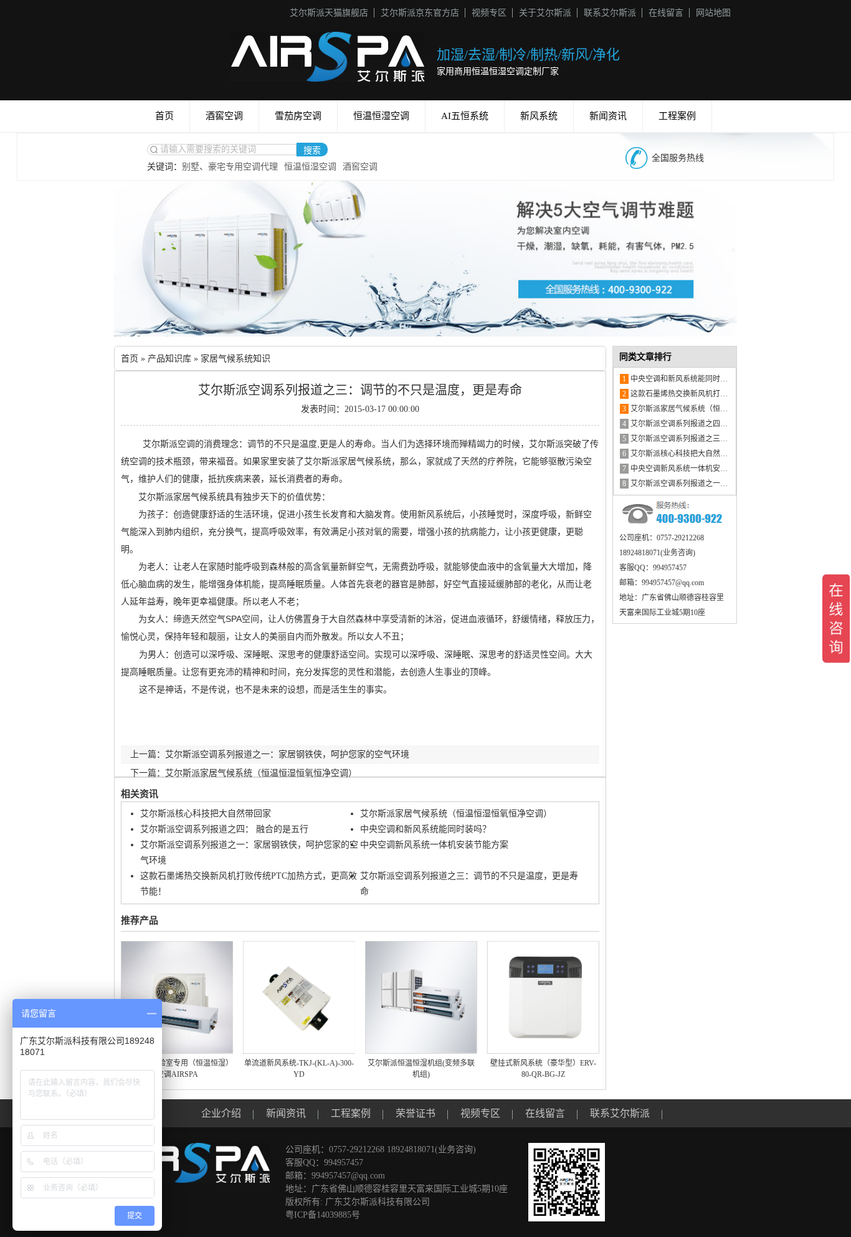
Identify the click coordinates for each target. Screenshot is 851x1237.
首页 (164, 116)
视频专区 (489, 12)
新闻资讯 (608, 116)
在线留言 (666, 12)
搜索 (312, 150)
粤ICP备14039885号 (322, 1215)
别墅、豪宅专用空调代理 (230, 166)
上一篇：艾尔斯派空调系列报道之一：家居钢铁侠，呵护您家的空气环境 (269, 754)
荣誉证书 (415, 1113)
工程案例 (677, 116)
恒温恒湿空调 (381, 116)
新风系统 (539, 116)
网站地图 (713, 12)
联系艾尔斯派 (610, 12)
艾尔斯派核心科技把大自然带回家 (205, 813)
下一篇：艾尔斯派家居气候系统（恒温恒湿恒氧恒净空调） (243, 773)
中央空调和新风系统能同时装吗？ (425, 829)
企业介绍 (221, 1113)
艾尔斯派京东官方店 (420, 12)
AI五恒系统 (464, 116)
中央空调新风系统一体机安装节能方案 (434, 844)
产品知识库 (169, 358)
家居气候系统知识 (235, 358)
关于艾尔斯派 (545, 12)
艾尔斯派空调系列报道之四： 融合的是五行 (224, 829)
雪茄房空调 (298, 116)
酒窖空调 (224, 116)
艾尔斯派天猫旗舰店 (329, 12)
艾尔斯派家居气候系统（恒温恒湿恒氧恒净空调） (456, 813)
